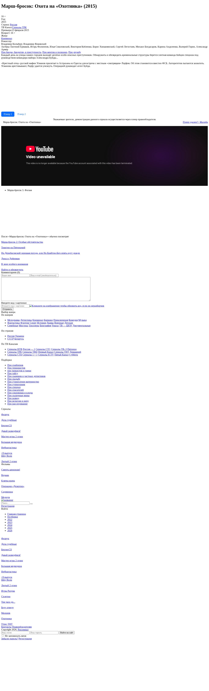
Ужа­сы (55, 325)
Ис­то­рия (41, 323)
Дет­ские (68, 323)
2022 (9, 519)
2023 (9, 522)
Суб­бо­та (73, 354)
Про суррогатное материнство (23, 381)
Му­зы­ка (82, 320)
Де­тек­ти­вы (26, 320)
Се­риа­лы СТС (43, 349)
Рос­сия (13, 24)
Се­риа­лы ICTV (46, 354)
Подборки (12, 516)
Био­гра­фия (45, 325)
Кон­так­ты (6, 627)
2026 (9, 530)
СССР (10, 338)
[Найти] (31, 503)
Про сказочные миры (18, 395)
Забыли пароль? (9, 638)
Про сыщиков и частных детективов (26, 376)
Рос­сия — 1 (29, 349)
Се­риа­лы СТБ (14, 354)
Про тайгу (12, 373)
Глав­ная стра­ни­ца (16, 514)
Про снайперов (15, 365)
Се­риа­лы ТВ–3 (59, 349)
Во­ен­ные (59, 323)
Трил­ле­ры (34, 325)
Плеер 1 (8, 114)
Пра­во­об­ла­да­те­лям (22, 627)
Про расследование (17, 403)
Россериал (23, 629)
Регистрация (25, 638)
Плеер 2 (21, 114)
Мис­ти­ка (23, 325)
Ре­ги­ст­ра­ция (7, 506)
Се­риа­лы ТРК (19, 27)
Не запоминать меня (15, 636)
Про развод (13, 398)
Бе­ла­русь (19, 338)
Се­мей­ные (12, 325)
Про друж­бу (74, 52)
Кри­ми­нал (6, 38)
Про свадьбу (13, 379)
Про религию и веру (18, 401)
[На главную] (7, 500)
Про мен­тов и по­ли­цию (54, 52)
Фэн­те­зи (24, 323)
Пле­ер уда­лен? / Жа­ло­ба (195, 122)
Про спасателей (15, 390)
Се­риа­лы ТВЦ (29, 352)
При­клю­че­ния (60, 320)
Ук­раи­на (19, 336)
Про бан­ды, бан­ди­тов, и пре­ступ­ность (21, 52)
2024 (9, 525)
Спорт (33, 323)
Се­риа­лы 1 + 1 (29, 354)
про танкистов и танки (19, 370)
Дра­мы (50, 323)
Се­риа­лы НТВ (14, 349)
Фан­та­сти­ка (13, 323)
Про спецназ (14, 387)
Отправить (7, 309)
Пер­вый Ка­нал (46, 352)
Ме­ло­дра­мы (13, 320)
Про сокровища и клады (20, 392)
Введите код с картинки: (14, 303)
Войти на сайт (66, 633)
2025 (9, 527)
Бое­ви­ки (48, 320)
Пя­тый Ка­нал (61, 354)
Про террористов (16, 368)
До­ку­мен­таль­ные (82, 325)
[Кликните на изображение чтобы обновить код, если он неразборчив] (67, 305)
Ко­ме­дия (73, 320)
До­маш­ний (75, 352)
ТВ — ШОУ (65, 325)
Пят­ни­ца (72, 349)
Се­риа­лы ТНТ (61, 352)
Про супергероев (16, 384)
